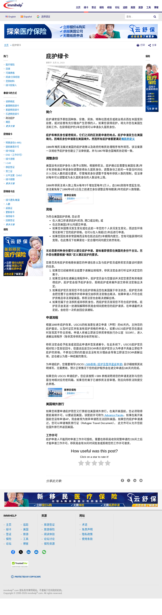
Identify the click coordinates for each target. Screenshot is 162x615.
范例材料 (10, 81)
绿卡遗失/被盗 (13, 200)
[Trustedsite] (20, 567)
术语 (84, 524)
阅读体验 (49, 534)
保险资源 (49, 543)
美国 (133, 7)
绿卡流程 (10, 159)
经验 (109, 7)
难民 (8, 122)
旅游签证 (49, 524)
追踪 (125, 7)
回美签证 (10, 220)
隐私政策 (87, 534)
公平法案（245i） (14, 175)
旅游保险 (49, 529)
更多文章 (10, 126)
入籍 (8, 204)
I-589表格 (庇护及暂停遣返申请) (103, 364)
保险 (101, 7)
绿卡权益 (10, 151)
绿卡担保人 (11, 85)
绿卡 (86, 7)
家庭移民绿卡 (12, 110)
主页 (78, 7)
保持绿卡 (10, 216)
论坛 (117, 7)
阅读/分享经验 (13, 77)
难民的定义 (128, 139)
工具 (148, 7)
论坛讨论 (49, 539)
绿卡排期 (10, 179)
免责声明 (87, 529)
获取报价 (71, 198)
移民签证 (10, 167)
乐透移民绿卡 (12, 114)
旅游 (140, 7)
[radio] (81, 463)
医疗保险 (10, 64)
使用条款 (87, 539)
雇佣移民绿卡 (12, 105)
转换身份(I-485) (13, 142)
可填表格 (10, 73)
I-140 (8, 163)
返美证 (9, 208)
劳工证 (9, 171)
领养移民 (10, 101)
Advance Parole (113, 415)
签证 (94, 7)
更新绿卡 (10, 212)
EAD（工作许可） (14, 155)
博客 (156, 7)
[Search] (155, 16)
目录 (8, 69)
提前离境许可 (12, 146)
